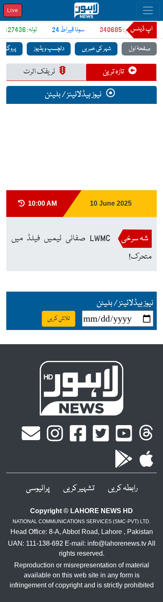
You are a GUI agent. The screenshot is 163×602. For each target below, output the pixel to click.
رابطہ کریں (123, 488)
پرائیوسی (38, 488)
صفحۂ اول (139, 48)
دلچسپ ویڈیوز (48, 48)
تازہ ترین (114, 72)
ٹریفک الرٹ (39, 72)
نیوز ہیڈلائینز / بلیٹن (74, 94)
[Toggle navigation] (148, 10)
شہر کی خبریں (96, 48)
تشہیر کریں (78, 488)
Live (12, 10)
